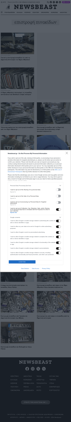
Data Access (35, 268)
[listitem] (35, 186)
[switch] (58, 189)
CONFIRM (22, 262)
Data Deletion (25, 268)
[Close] (67, 153)
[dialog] (35, 211)
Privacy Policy (46, 268)
